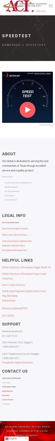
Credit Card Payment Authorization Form (24, 291)
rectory (9, 278)
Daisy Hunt (5, 395)
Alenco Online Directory (13, 285)
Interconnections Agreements (17, 241)
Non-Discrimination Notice (15, 228)
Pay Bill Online (9, 295)
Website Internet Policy (13, 245)
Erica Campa (6, 382)
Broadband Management (14, 250)
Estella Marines (7, 391)
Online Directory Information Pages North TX (26, 267)
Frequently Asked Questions (17, 362)
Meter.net (50, 125)
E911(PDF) (8, 315)
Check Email (8, 300)
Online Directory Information (17, 273)
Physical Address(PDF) (15, 308)
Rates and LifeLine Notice (14, 235)
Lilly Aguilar (6, 404)
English (13, 438)
